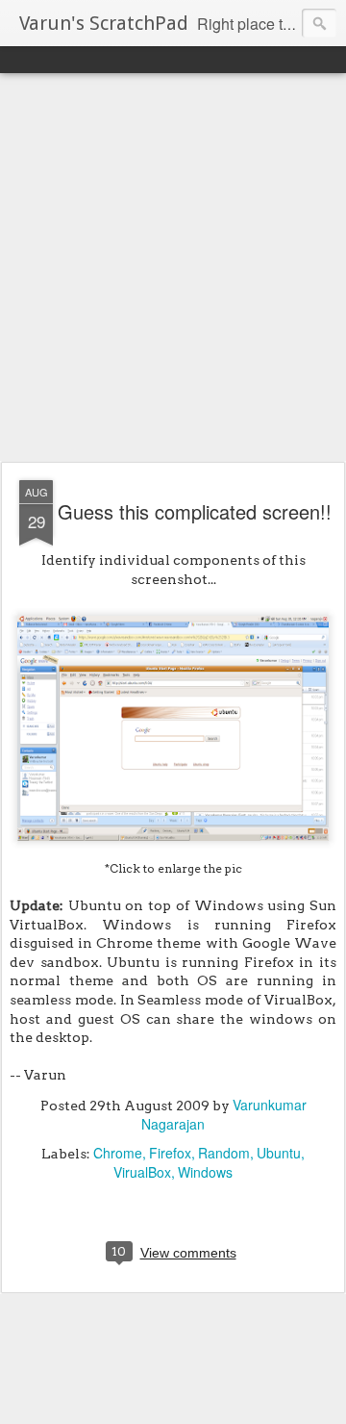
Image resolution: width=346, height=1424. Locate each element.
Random (224, 1152)
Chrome (117, 1152)
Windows (205, 1172)
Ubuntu (279, 1152)
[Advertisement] (173, 268)
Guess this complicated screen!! (195, 511)
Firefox (170, 1152)
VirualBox (142, 1172)
